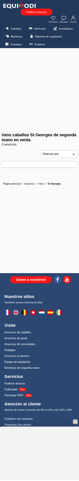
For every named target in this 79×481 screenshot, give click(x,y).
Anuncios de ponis (15, 338)
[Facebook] (57, 280)
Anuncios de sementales (19, 344)
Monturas (16, 36)
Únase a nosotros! (31, 280)
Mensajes (64, 22)
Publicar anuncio (36, 12)
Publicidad (10, 389)
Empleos (39, 44)
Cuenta (73, 22)
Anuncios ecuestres (16, 356)
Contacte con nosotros (18, 418)
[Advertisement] (39, 90)
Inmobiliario (65, 28)
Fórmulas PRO (13, 395)
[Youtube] (67, 280)
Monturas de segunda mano (22, 367)
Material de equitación (48, 36)
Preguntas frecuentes (17, 424)
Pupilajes (16, 44)
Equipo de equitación (17, 361)
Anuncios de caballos (17, 332)
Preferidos (53, 22)
